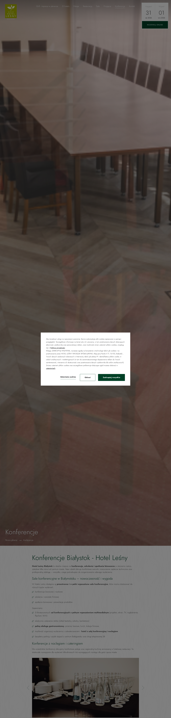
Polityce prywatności (57, 348)
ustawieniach (50, 368)
